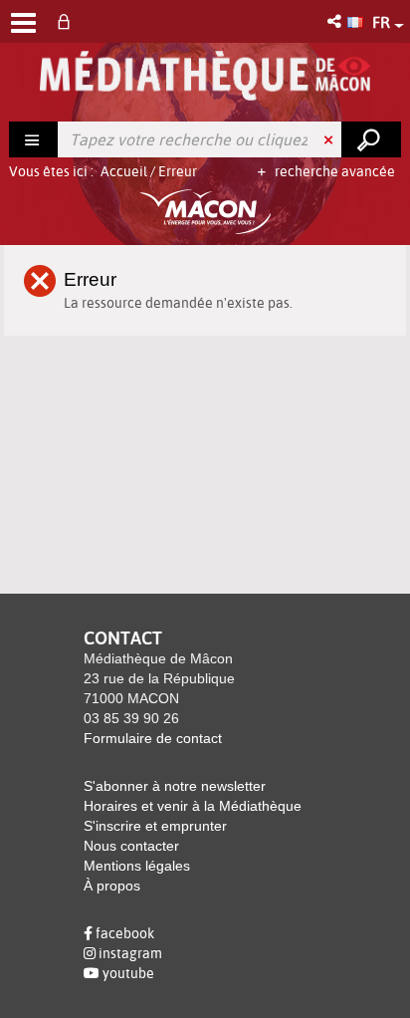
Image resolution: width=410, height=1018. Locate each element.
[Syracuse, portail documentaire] (204, 76)
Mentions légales (137, 866)
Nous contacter (131, 846)
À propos (112, 885)
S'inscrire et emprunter (155, 826)
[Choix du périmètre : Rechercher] (34, 139)
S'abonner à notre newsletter (175, 786)
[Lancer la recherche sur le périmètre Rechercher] (371, 139)
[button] (335, 21)
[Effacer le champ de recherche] (330, 139)
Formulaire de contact (153, 738)
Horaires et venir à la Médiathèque (193, 806)
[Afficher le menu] (23, 23)
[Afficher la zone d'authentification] (68, 21)
